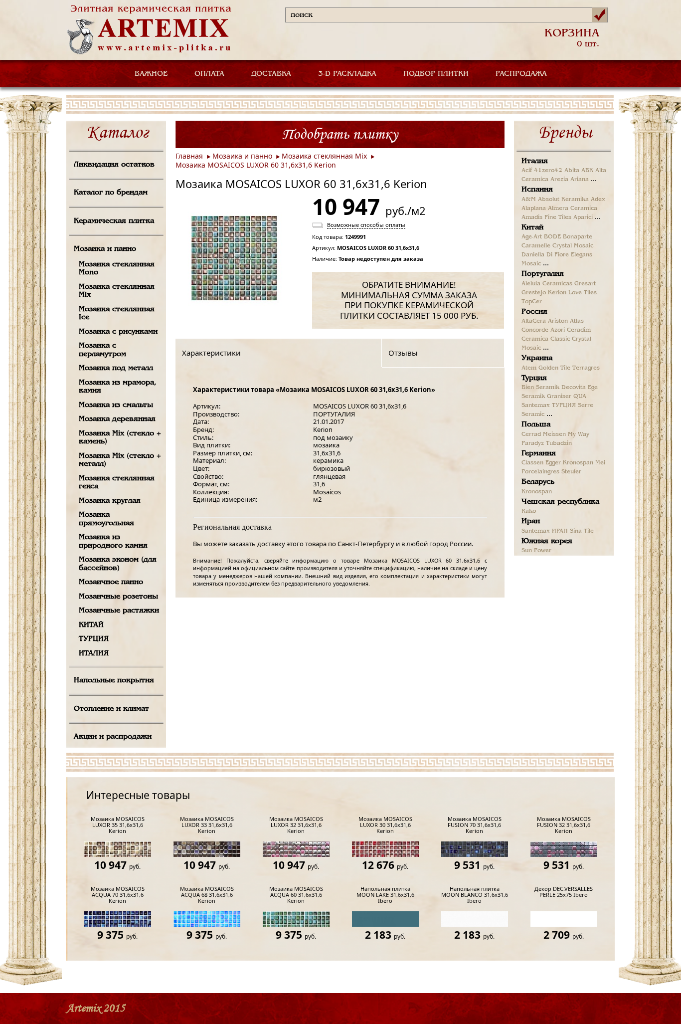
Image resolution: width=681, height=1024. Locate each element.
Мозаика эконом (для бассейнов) (118, 564)
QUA (579, 397)
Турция (534, 378)
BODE (552, 237)
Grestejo (533, 293)
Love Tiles (582, 293)
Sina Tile (582, 531)
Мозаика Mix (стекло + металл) (120, 460)
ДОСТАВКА (271, 73)
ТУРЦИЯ (94, 638)
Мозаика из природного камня (113, 541)
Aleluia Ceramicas (546, 284)
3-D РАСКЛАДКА (347, 73)
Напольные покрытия (114, 680)
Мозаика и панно (105, 248)
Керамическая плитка (114, 220)
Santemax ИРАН (544, 531)
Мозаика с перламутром (102, 350)
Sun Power (536, 551)
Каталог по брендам (111, 192)
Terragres (586, 368)
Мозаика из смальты (116, 405)
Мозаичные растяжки (119, 610)
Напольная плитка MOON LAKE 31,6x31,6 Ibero (385, 895)
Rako (528, 511)
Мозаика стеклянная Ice (117, 313)
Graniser (559, 397)
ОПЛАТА (209, 73)
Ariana (579, 180)
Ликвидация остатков (114, 164)
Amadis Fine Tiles (546, 217)
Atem (528, 368)
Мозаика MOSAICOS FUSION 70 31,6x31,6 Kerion (475, 825)
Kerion (557, 293)
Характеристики (211, 353)
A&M (528, 200)
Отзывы (403, 353)
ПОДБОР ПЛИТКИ (436, 73)
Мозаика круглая (110, 500)
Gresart (585, 284)
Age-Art (531, 237)
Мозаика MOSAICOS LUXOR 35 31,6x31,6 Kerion (118, 825)
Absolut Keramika (563, 200)
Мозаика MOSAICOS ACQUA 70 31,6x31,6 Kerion (118, 895)
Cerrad (531, 434)
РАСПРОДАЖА (521, 73)
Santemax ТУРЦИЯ (548, 406)
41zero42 (548, 171)
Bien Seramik (540, 388)
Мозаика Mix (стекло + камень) (120, 437)
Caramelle (535, 246)
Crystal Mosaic (572, 246)
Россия (534, 311)
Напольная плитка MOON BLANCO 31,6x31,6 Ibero (474, 895)
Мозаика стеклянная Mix (117, 291)
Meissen (554, 434)
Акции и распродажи (113, 736)
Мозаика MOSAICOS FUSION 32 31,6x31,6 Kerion (564, 825)
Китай (532, 227)
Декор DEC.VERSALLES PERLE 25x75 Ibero (563, 892)
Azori (557, 330)
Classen (532, 463)
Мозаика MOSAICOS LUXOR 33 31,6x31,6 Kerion (207, 825)
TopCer (531, 302)
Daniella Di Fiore (545, 255)
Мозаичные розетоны (118, 596)
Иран (530, 521)
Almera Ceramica (572, 208)
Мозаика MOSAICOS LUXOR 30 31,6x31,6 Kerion (385, 825)
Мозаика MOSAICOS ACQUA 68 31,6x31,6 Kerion (207, 895)
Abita (571, 171)
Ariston (558, 321)
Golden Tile (554, 368)
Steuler (571, 472)
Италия (534, 161)
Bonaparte (577, 237)
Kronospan (578, 463)
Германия (538, 453)
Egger (553, 463)
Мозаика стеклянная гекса (117, 482)
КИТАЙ (91, 624)
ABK (587, 171)
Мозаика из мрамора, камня (118, 387)
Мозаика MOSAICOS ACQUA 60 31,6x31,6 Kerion (296, 895)
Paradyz (532, 443)
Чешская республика (560, 501)
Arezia (559, 180)
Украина (536, 358)
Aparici (583, 217)
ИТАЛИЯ (94, 653)
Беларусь (537, 481)
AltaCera (533, 321)
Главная (189, 156)
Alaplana (533, 208)
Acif (526, 171)
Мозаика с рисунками (118, 331)
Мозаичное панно (111, 582)
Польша (535, 424)
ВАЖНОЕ (151, 73)
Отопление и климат (111, 708)
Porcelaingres (540, 472)
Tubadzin (559, 443)
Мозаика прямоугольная (106, 519)
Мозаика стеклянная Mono (117, 268)
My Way (578, 434)
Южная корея (546, 541)
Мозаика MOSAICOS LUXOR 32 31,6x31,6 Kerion (296, 825)
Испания (537, 189)
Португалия (542, 273)
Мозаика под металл (116, 368)
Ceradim (579, 330)
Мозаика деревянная (117, 418)
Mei (600, 463)
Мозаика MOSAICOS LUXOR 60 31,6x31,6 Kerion (255, 165)
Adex (598, 200)
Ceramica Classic (545, 339)
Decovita (573, 388)
